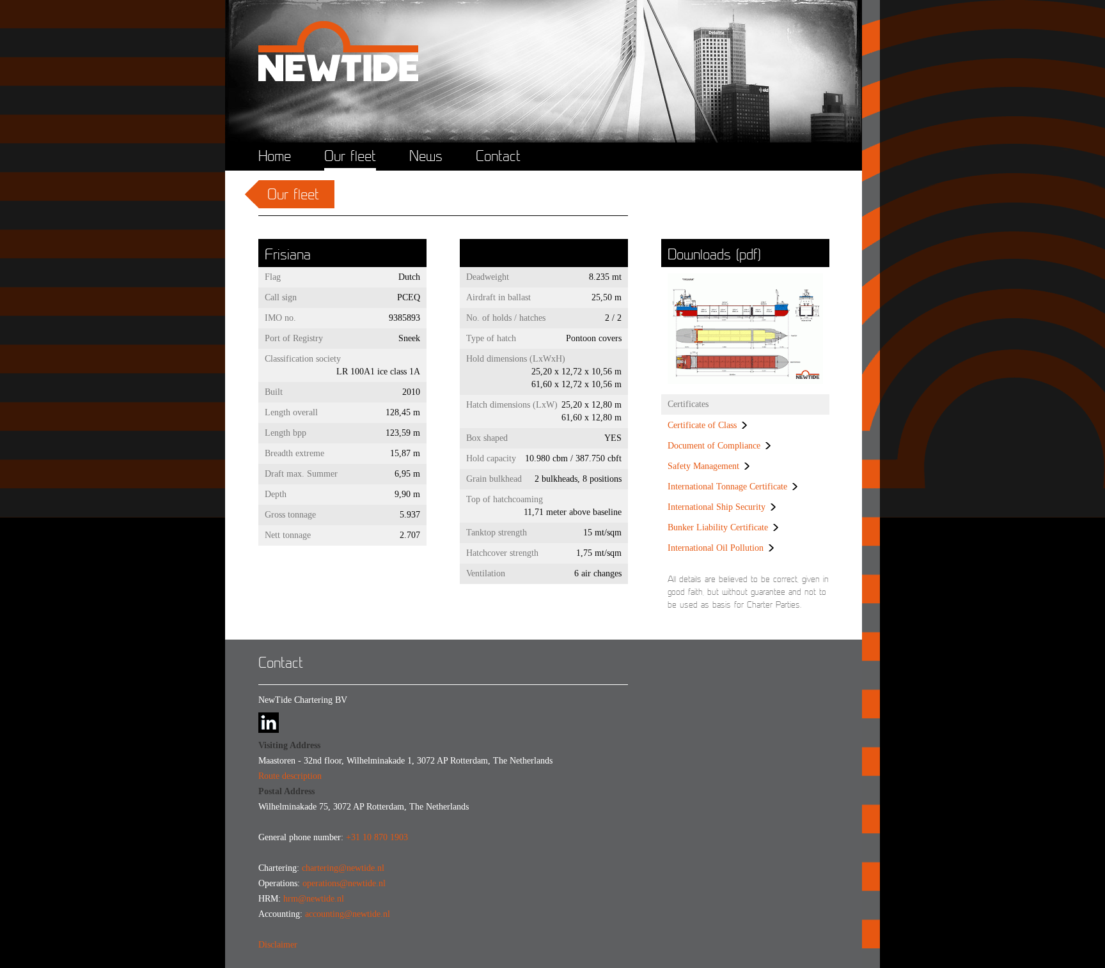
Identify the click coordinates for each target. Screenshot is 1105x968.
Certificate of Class (702, 425)
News (426, 156)
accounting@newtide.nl (347, 914)
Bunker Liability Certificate (718, 527)
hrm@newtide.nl (313, 898)
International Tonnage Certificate (727, 486)
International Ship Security (716, 507)
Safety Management (703, 466)
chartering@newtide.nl (343, 868)
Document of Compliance (714, 445)
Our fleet (350, 156)
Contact (498, 156)
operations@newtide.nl (344, 883)
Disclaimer (277, 944)
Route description (290, 776)
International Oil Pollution (716, 548)
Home (274, 156)
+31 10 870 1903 (377, 837)
